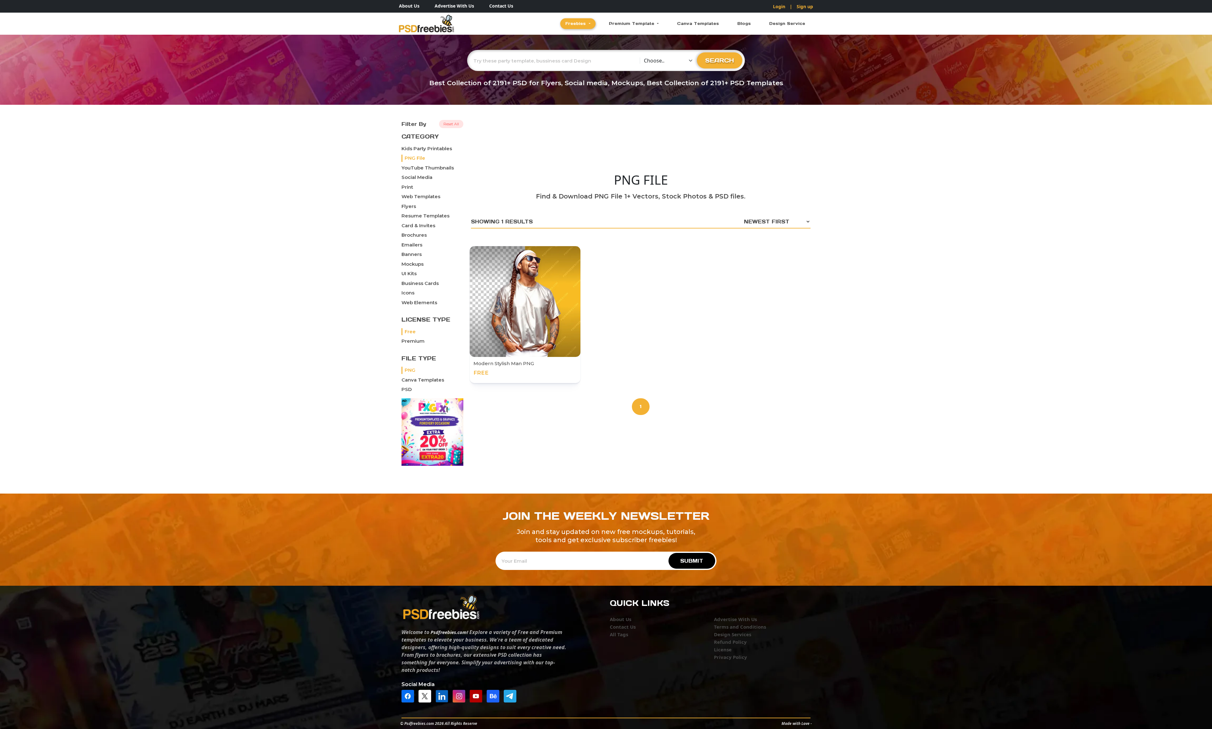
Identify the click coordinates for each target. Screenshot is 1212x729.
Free (410, 332)
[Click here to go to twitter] (426, 695)
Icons (407, 293)
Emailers (411, 245)
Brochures (414, 235)
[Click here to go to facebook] (409, 695)
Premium (413, 341)
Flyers (408, 206)
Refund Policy (730, 642)
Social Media (416, 177)
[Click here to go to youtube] (477, 695)
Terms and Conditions (740, 627)
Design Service (787, 23)
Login (779, 6)
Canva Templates (698, 23)
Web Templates (420, 196)
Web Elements (419, 302)
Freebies (576, 23)
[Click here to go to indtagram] (460, 695)
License (723, 649)
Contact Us (501, 6)
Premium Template (632, 23)
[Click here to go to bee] (494, 695)
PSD (406, 389)
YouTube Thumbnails (427, 168)
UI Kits (409, 273)
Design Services (732, 634)
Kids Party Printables (426, 148)
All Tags (619, 634)
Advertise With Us (454, 6)
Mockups (412, 264)
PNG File (415, 158)
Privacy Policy (730, 657)
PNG (410, 370)
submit (691, 561)
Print (407, 187)
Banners (411, 254)
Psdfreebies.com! (449, 632)
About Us (409, 6)
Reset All (451, 124)
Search (719, 60)
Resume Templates (425, 216)
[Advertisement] (640, 143)
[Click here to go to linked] (443, 695)
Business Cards (420, 283)
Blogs (744, 23)
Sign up (805, 6)
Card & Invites (418, 225)
